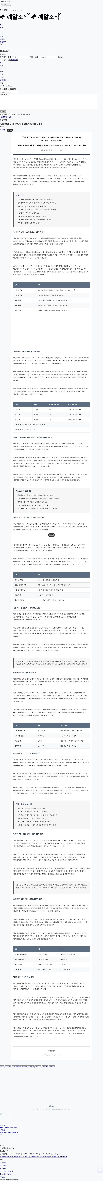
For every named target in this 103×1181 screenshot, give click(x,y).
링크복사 (3, 130)
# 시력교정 (8, 1066)
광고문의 (3, 1168)
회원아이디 (5, 57)
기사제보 (3, 1165)
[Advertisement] (51, 331)
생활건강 (3, 42)
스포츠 (2, 39)
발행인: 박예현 (51, 1157)
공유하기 (10, 130)
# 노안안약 (23, 1066)
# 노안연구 (45, 1066)
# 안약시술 (30, 1066)
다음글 (2, 1130)
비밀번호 (35, 57)
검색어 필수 (4, 10)
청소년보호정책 (5, 1174)
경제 (1, 27)
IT (0, 30)
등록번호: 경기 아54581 (37, 1157)
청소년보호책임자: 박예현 (9, 1157)
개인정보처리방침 (6, 1171)
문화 (1, 33)
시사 (1, 24)
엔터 (1, 36)
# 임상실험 (52, 1066)
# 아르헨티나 (16, 1066)
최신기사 (9, 117)
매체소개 (3, 1162)
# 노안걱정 (38, 1066)
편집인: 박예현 (61, 1157)
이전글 (2, 1125)
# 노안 (2, 1066)
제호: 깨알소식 (24, 1157)
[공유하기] (100, 1170)
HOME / (3, 117)
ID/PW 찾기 (14, 60)
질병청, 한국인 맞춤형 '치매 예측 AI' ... (9, 1132)
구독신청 (2, 111)
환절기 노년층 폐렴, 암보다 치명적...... (9, 1127)
